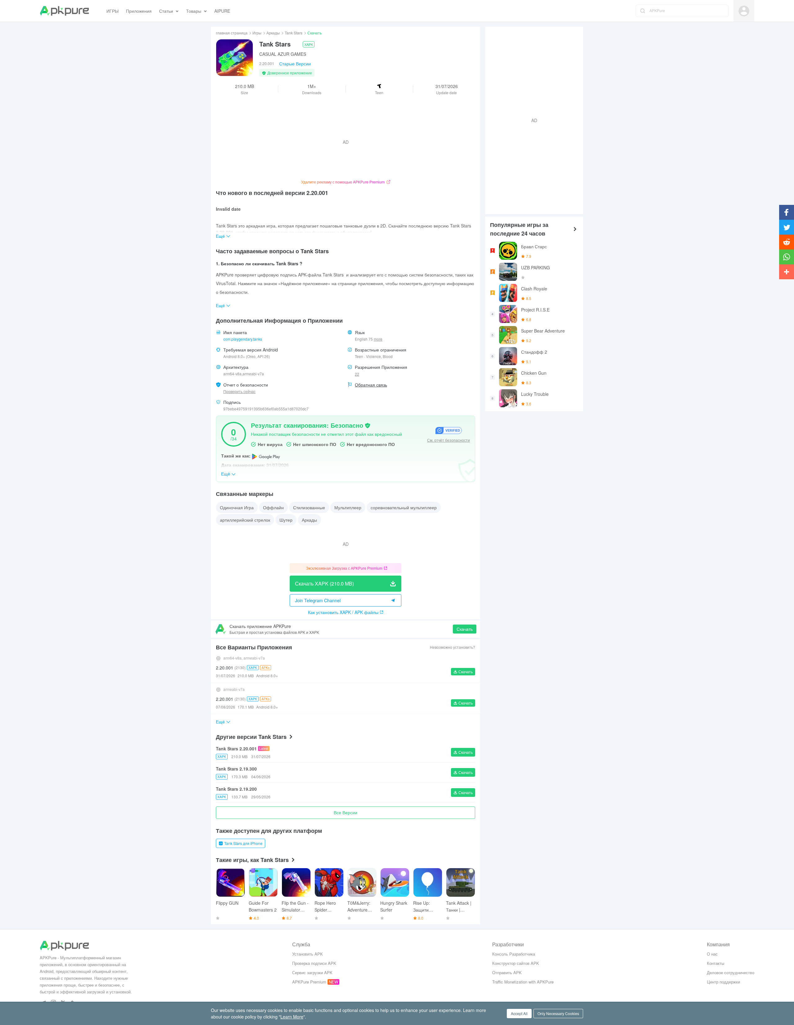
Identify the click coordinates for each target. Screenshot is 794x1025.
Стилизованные (309, 507)
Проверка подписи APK (314, 963)
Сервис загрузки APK (312, 972)
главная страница (232, 32)
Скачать (465, 629)
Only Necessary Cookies (558, 1013)
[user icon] (743, 11)
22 (357, 374)
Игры (256, 32)
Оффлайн (273, 507)
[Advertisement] (531, 120)
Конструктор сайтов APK (515, 963)
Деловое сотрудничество (730, 972)
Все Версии (345, 812)
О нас (712, 954)
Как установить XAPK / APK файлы (343, 612)
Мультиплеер (347, 507)
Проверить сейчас (239, 391)
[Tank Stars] (234, 57)
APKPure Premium (309, 982)
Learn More (291, 1017)
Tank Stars (293, 32)
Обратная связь (371, 385)
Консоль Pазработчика (513, 954)
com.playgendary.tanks (242, 339)
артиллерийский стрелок (245, 520)
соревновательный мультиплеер (404, 507)
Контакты (715, 963)
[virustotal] (367, 425)
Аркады (273, 32)
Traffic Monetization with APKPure (523, 982)
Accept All (519, 1013)
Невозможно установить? (452, 647)
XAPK (308, 44)
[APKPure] (64, 11)
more (378, 339)
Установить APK (307, 954)
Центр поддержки (723, 982)
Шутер (285, 520)
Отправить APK (507, 972)
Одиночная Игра (237, 507)
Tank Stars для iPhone (243, 843)
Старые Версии (295, 63)
